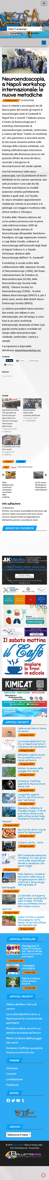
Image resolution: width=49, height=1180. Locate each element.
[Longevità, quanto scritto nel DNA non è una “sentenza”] (9, 798)
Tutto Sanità (18, 1145)
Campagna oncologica (28, 967)
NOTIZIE (21, 462)
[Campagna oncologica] (13, 969)
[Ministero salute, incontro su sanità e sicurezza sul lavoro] (9, 758)
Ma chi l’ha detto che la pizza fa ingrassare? (32, 831)
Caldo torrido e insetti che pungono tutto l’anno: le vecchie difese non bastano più (32, 921)
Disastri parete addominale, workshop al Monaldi (31, 412)
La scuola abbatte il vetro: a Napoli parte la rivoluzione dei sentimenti (32, 743)
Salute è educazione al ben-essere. (31, 981)
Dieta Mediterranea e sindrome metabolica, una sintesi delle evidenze (7, 489)
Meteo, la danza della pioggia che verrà (30, 769)
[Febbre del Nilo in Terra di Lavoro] (9, 732)
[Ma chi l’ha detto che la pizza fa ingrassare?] (9, 833)
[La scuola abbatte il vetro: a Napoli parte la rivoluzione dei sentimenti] (9, 744)
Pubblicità (12, 1085)
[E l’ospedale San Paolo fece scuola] (11, 440)
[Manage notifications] (43, 1175)
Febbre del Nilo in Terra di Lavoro (32, 730)
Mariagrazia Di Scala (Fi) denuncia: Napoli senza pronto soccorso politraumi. (32, 951)
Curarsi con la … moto (30, 842)
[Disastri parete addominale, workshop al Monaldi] (32, 403)
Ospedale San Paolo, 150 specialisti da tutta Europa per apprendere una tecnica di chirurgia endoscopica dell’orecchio (10, 418)
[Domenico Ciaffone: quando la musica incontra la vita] (9, 784)
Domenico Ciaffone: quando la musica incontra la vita (32, 783)
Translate (33, 33)
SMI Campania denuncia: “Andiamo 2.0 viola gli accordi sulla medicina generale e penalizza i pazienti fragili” (32, 860)
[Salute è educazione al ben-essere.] (13, 981)
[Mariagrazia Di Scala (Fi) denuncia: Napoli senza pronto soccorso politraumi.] (13, 949)
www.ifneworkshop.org (28, 350)
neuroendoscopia (25, 467)
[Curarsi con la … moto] (9, 845)
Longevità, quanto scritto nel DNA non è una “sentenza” (31, 797)
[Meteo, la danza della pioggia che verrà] (9, 771)
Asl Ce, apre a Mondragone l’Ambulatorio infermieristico (41, 486)
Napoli (13, 467)
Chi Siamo (12, 1068)
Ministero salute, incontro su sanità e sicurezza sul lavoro (32, 757)
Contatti (11, 1074)
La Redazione (27, 100)
